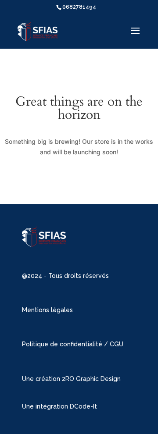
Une (29, 406)
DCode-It (83, 406)
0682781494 (79, 7)
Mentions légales (47, 309)
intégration (53, 406)
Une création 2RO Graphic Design (71, 378)
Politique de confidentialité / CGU (72, 344)
